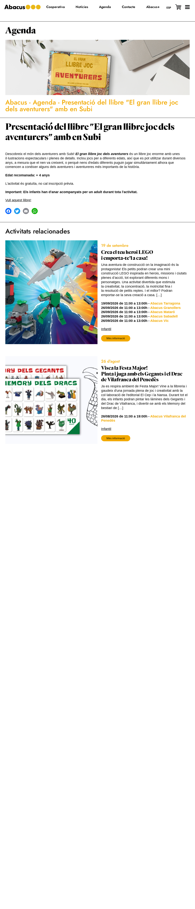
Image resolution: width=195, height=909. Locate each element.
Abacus (16, 102)
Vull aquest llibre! (18, 200)
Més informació (115, 338)
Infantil (106, 329)
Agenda (20, 30)
